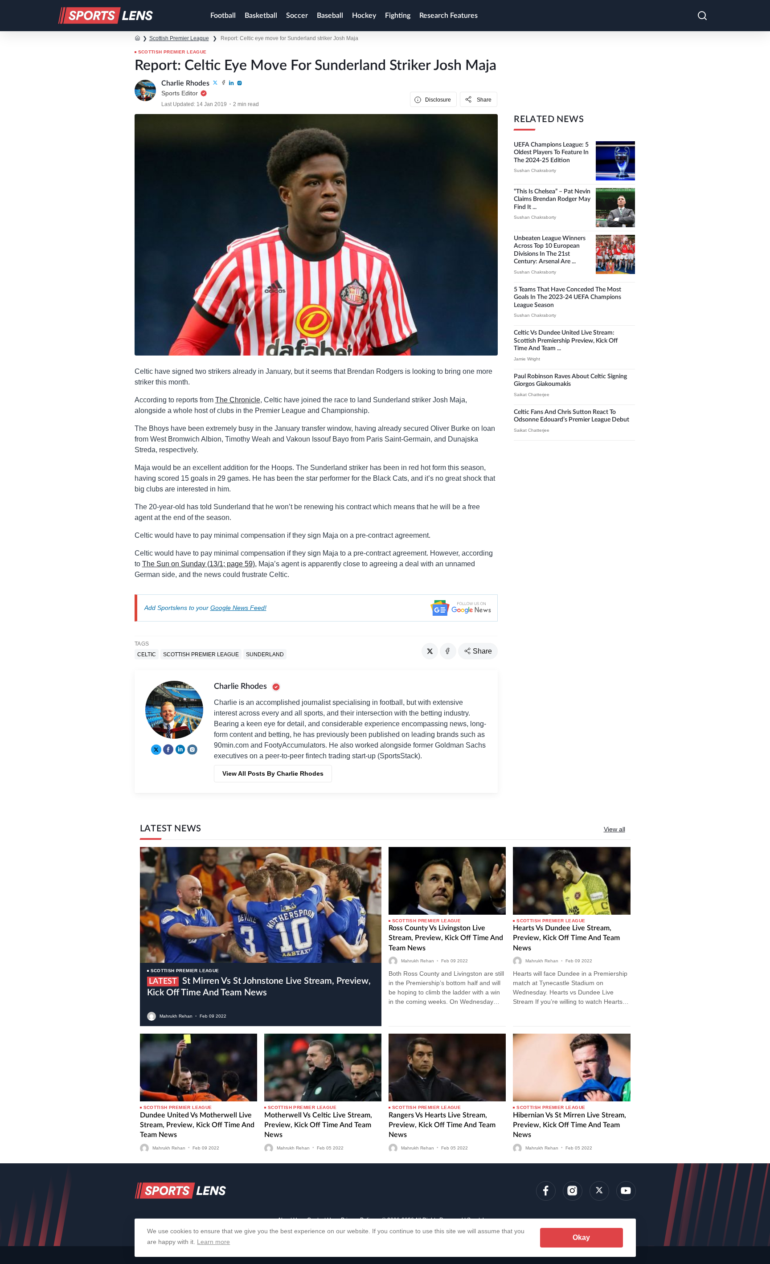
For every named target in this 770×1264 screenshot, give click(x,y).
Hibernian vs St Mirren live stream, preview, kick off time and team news (569, 1125)
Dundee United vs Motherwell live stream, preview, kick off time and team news (197, 1125)
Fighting (397, 15)
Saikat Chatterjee (531, 394)
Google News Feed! (238, 607)
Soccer (297, 15)
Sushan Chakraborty (535, 170)
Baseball (330, 15)
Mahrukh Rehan (176, 1016)
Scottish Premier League (179, 38)
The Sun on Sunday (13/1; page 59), (199, 564)
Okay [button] (581, 1237)
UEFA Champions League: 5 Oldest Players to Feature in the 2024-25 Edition (551, 153)
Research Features (448, 15)
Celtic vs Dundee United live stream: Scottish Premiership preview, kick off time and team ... (566, 341)
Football (223, 15)
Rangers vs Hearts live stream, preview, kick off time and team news (442, 1125)
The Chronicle (237, 400)
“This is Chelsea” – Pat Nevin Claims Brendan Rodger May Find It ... (552, 199)
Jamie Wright (527, 358)
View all (614, 829)
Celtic (146, 654)
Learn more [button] (213, 1241)
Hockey (364, 15)
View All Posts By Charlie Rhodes (273, 773)
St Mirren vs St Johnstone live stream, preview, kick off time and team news (259, 987)
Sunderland (265, 654)
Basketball (261, 15)
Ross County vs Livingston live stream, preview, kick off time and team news (446, 938)
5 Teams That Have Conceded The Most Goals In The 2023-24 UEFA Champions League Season (567, 297)
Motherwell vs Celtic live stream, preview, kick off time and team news (318, 1125)
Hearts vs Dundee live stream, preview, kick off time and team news (566, 938)
